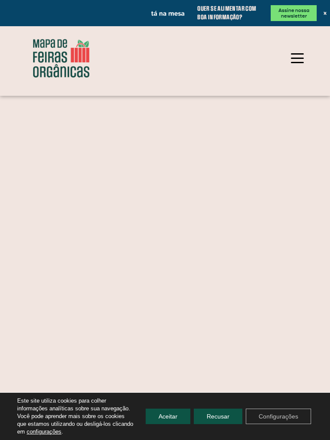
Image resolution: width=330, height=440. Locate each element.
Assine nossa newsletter (292, 10)
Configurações (278, 416)
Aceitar (168, 416)
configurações (44, 431)
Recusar (218, 416)
